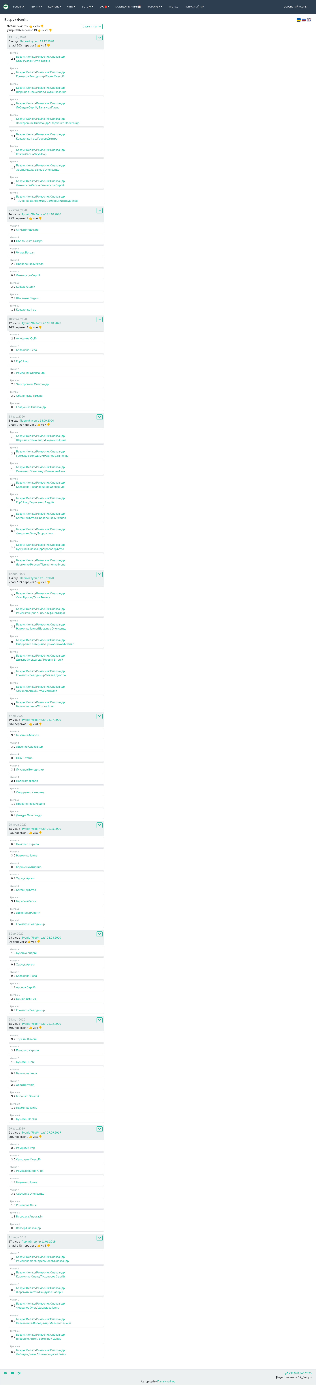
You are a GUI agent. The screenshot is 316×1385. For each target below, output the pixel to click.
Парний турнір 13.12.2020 (37, 41)
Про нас (173, 6)
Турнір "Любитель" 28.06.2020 (41, 828)
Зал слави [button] (153, 6)
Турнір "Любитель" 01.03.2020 (41, 937)
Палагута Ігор (166, 1381)
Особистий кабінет (296, 6)
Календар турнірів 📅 (128, 6)
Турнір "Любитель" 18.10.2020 (41, 323)
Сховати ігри (90, 26)
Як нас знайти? (194, 6)
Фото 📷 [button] (86, 6)
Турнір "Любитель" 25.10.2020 (41, 214)
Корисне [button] (53, 6)
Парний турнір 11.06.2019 (39, 1241)
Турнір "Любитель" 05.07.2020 (41, 719)
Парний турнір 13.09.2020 (37, 420)
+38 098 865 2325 (300, 1373)
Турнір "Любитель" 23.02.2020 (41, 1023)
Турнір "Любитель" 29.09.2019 (41, 1132)
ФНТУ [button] (70, 6)
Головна (18, 6)
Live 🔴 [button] (103, 6)
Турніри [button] (35, 6)
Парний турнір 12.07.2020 (37, 578)
